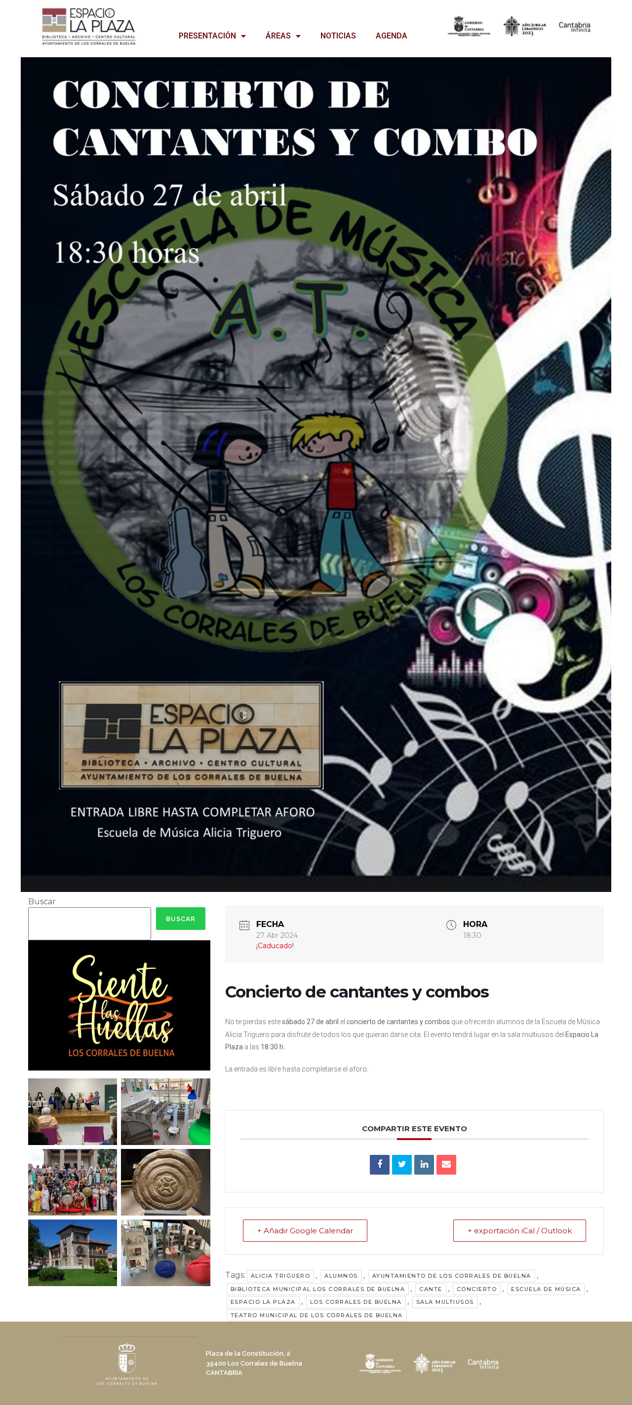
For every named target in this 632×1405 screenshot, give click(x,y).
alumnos (341, 1275)
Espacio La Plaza (263, 1301)
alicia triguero (281, 1275)
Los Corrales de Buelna (356, 1301)
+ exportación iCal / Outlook (520, 1230)
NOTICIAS (338, 35)
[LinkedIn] (424, 1165)
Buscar (42, 902)
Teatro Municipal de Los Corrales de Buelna (317, 1315)
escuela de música (546, 1289)
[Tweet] (402, 1165)
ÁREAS (278, 35)
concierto (477, 1289)
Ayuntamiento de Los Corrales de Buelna (451, 1275)
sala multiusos (445, 1301)
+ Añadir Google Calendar (305, 1230)
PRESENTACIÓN (207, 35)
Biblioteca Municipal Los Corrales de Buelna (318, 1289)
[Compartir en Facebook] (380, 1165)
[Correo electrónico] (446, 1165)
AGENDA (391, 35)
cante (430, 1289)
